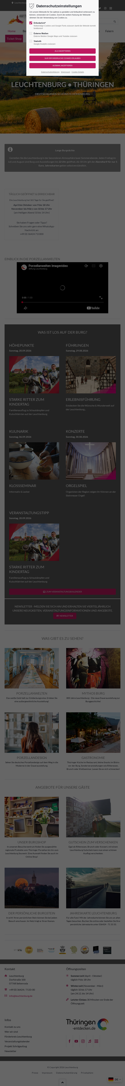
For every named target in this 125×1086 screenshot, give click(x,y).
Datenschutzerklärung (50, 72)
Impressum (65, 72)
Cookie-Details (78, 72)
